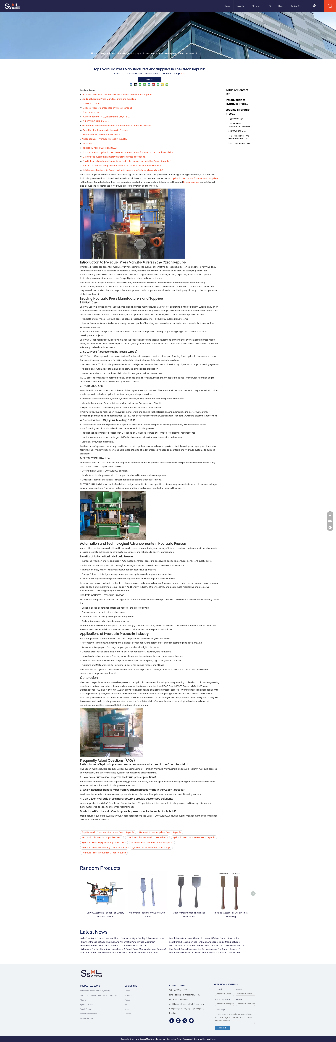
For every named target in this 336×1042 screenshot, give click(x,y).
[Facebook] (171, 1020)
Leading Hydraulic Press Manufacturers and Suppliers (109, 99)
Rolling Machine (86, 1018)
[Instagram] (191, 1020)
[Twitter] (184, 1020)
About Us (256, 6)
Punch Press (85, 1009)
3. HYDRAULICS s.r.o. (93, 112)
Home (227, 6)
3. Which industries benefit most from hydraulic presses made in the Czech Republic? (127, 161)
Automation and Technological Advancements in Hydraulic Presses (116, 125)
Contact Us (295, 6)
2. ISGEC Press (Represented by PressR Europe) (107, 107)
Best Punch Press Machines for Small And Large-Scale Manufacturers (204, 941)
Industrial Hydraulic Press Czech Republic (152, 842)
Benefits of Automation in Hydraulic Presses (105, 130)
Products (240, 6)
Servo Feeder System (89, 1014)
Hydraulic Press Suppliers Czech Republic (160, 832)
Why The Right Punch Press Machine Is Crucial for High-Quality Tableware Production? (124, 938)
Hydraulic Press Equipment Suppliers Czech (104, 842)
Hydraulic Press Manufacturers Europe (151, 847)
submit (222, 1027)
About (127, 1000)
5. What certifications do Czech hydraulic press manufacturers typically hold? (123, 170)
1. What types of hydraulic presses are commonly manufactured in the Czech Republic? (128, 152)
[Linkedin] (178, 1020)
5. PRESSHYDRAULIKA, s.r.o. (96, 121)
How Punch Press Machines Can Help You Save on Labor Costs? (113, 945)
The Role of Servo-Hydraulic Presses (101, 134)
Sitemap (198, 1039)
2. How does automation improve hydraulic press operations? (114, 156)
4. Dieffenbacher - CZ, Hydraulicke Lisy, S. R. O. (106, 116)
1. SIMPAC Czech (91, 103)
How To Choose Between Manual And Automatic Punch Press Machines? (118, 941)
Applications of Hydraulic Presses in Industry (104, 138)
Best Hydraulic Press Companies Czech (102, 837)
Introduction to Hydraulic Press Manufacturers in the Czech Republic (117, 94)
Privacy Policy (209, 1039)
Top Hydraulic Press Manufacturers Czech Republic (108, 832)
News (280, 6)
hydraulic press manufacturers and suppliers (195, 178)
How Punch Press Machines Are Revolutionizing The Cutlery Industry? (204, 949)
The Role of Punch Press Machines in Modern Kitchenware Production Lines (119, 952)
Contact (128, 1014)
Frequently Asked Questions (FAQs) (100, 147)
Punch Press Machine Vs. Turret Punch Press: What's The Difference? (204, 952)
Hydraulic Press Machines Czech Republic (194, 837)
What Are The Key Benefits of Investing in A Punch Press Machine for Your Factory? (123, 949)
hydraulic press (191, 182)
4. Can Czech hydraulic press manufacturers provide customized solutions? (122, 165)
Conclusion (87, 143)
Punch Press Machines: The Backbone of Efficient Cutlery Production (204, 938)
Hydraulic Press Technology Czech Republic (104, 847)
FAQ (269, 6)
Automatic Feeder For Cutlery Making (95, 991)
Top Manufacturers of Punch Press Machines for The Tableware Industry (206, 945)
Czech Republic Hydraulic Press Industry (147, 837)
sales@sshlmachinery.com (187, 995)
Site (183, 73)
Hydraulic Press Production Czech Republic (104, 852)
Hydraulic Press (86, 1005)
